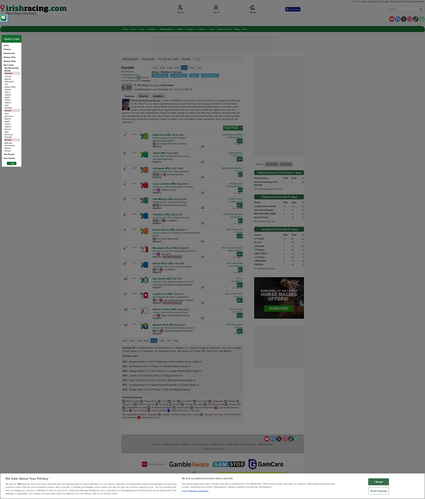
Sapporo (7, 102)
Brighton (7, 118)
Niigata (7, 97)
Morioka (7, 129)
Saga (6, 105)
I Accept (378, 481)
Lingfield (7, 94)
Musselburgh (9, 145)
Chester (7, 89)
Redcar (7, 92)
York (6, 84)
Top (12, 163)
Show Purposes (378, 490)
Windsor (7, 150)
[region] (212, 486)
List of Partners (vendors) (195, 491)
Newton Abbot (10, 86)
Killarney (7, 79)
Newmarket (9, 81)
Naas (6, 113)
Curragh (7, 76)
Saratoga (8, 107)
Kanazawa (8, 134)
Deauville (8, 137)
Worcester (8, 116)
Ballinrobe (8, 143)
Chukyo (7, 99)
